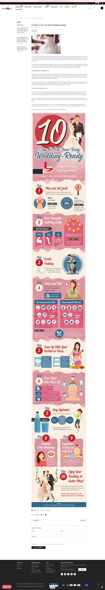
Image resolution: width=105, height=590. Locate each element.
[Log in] (92, 3)
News (21, 18)
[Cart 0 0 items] (97, 3)
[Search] (95, 8)
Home (17, 18)
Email (62, 531)
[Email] (43, 514)
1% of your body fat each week (50, 77)
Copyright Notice (29, 586)
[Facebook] (32, 514)
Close (87, 1)
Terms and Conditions (39, 586)
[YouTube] (75, 574)
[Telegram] (41, 514)
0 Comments (38, 27)
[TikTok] (71, 574)
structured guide (39, 83)
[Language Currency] (102, 3)
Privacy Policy (20, 586)
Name (33, 531)
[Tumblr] (39, 514)
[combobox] (94, 8)
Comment (34, 536)
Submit (82, 569)
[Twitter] (34, 514)
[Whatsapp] (45, 514)
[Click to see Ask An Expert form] (100, 585)
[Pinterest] (36, 514)
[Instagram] (65, 574)
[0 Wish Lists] (95, 3)
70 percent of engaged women (56, 59)
